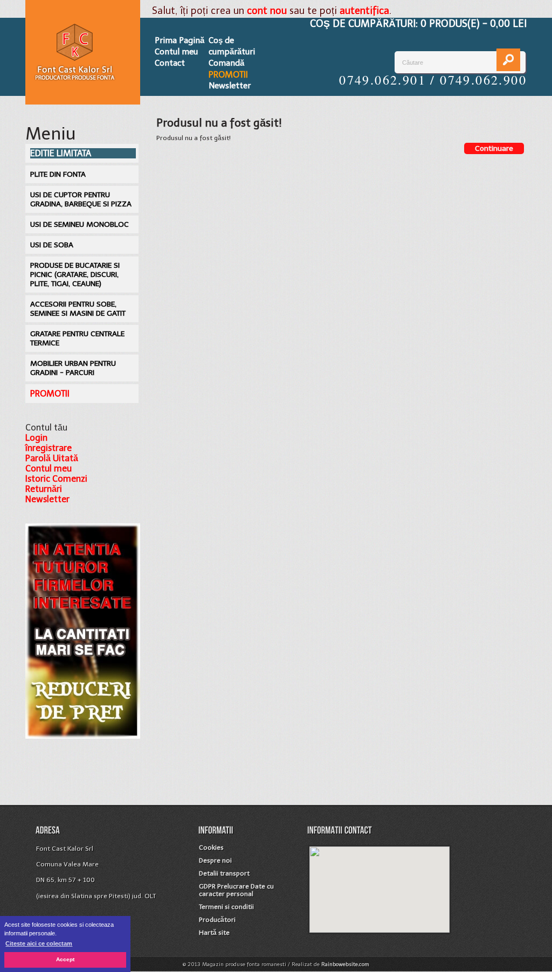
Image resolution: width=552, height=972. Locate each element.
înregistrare (48, 448)
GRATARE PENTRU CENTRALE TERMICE (77, 338)
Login (36, 438)
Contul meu (176, 52)
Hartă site (214, 932)
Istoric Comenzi (56, 479)
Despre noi (215, 860)
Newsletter (230, 86)
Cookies (211, 847)
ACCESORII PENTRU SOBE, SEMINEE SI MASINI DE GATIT (78, 309)
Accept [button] (65, 959)
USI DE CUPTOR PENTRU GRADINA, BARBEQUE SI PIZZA (81, 199)
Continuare (494, 148)
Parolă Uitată (51, 458)
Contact (170, 63)
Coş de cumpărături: (418, 24)
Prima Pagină (179, 40)
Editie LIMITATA (60, 153)
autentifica (364, 11)
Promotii (228, 75)
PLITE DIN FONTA (58, 174)
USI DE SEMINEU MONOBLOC (79, 224)
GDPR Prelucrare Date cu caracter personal (236, 890)
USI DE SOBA (51, 244)
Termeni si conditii (226, 907)
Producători (217, 920)
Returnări (43, 489)
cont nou (267, 11)
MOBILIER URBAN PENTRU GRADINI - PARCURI (73, 368)
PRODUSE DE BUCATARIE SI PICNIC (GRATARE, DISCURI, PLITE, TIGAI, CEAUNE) (75, 274)
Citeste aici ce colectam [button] (38, 943)
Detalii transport (224, 873)
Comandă (226, 63)
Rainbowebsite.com (345, 964)
